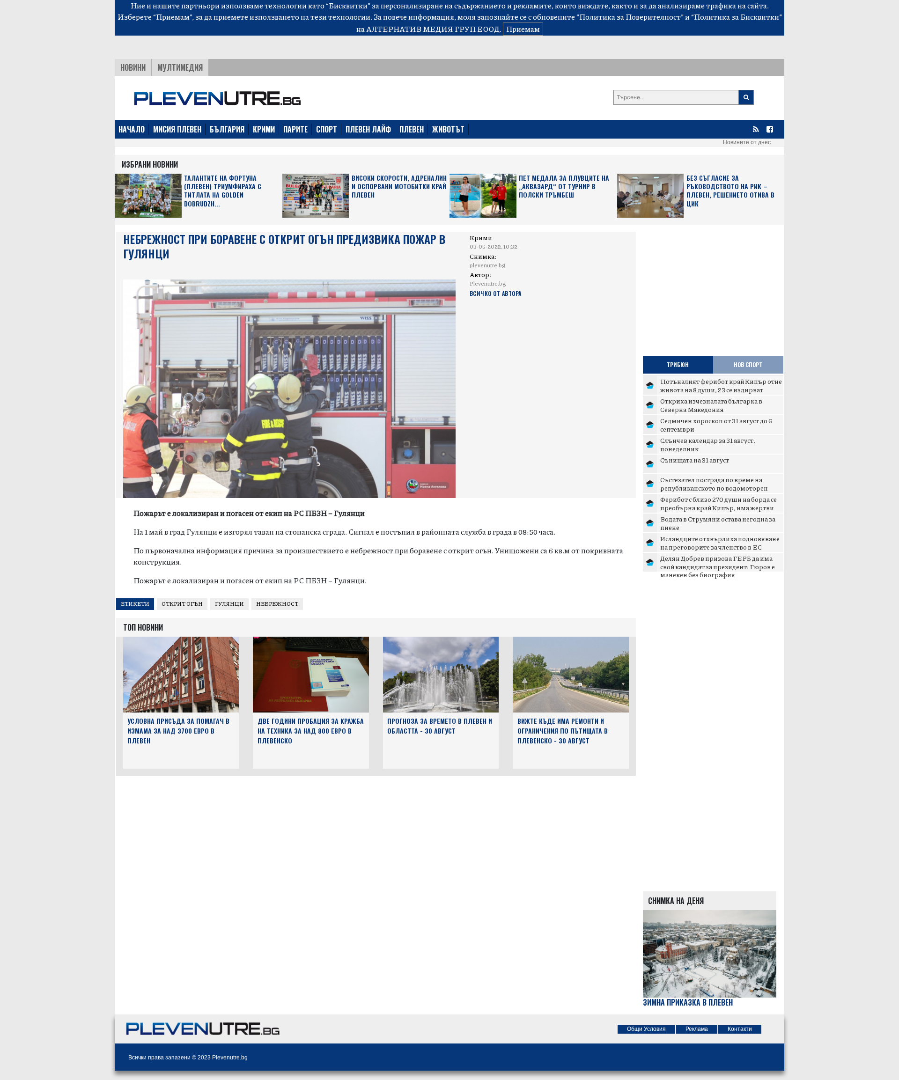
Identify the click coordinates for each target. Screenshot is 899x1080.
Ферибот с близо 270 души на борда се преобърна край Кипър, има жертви (718, 503)
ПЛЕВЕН (411, 129)
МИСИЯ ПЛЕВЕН (177, 129)
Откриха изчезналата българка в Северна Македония (711, 405)
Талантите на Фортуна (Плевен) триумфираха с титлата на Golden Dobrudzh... (222, 191)
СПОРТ (326, 129)
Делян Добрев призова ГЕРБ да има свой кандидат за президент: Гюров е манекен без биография (717, 566)
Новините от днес (747, 142)
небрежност (277, 604)
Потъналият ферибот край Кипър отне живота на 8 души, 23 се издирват (721, 385)
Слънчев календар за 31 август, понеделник (707, 444)
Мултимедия (180, 67)
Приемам (523, 28)
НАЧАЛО (131, 129)
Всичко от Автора (496, 293)
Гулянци (229, 604)
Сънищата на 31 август (694, 459)
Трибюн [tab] (678, 364)
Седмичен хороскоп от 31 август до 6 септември (716, 424)
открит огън (182, 604)
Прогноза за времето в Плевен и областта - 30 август (439, 725)
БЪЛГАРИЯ (227, 129)
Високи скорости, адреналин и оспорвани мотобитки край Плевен (399, 186)
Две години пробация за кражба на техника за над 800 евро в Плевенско (311, 730)
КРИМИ (264, 129)
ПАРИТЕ (295, 129)
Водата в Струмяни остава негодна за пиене (717, 523)
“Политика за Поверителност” (630, 16)
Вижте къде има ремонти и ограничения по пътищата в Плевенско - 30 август (562, 730)
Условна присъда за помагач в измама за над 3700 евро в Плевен (178, 730)
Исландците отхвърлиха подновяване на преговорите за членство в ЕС (720, 542)
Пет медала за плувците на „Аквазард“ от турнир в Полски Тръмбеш (564, 186)
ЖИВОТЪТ (448, 129)
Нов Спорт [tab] (748, 364)
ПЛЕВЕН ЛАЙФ (368, 129)
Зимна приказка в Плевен (688, 1002)
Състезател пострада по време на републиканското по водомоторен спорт (714, 487)
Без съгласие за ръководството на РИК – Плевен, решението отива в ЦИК (730, 191)
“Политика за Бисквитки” (736, 16)
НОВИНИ (133, 67)
